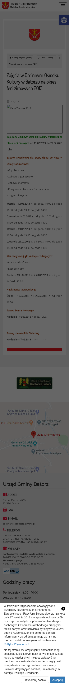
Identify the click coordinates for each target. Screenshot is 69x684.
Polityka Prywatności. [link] (16, 644)
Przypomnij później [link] (35, 680)
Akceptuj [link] (57, 680)
